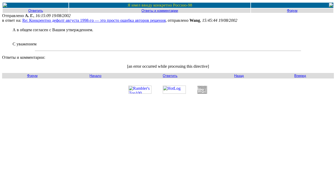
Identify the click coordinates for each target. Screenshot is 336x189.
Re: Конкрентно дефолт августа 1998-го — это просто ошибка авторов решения (94, 20)
